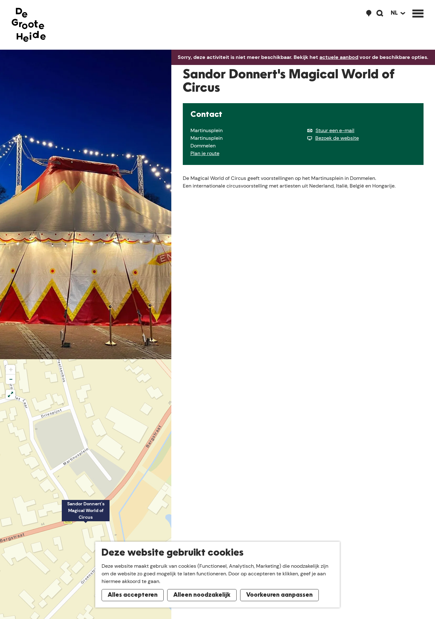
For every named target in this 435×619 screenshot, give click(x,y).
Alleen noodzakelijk (202, 595)
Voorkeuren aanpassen (279, 595)
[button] (85, 514)
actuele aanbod (338, 57)
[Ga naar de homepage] (28, 25)
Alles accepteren (133, 595)
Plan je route (204, 153)
